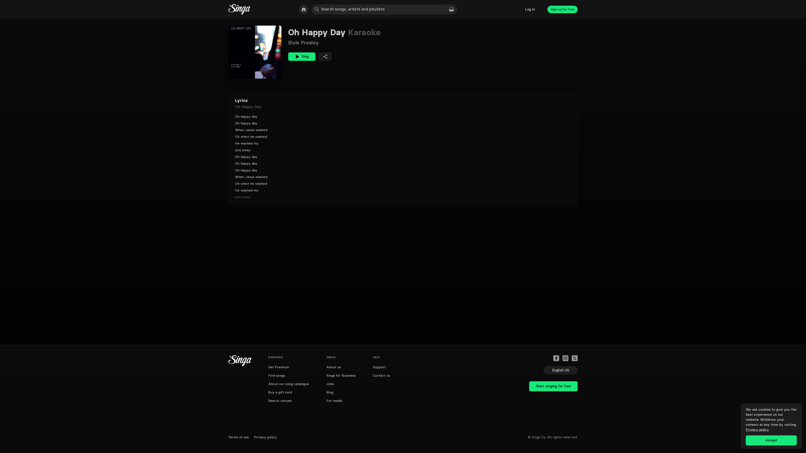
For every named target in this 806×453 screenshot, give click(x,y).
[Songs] (451, 9)
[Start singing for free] (553, 377)
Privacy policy (757, 429)
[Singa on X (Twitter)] (575, 358)
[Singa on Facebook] (556, 358)
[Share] (325, 56)
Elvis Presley (303, 43)
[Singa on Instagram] (565, 358)
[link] (304, 9)
